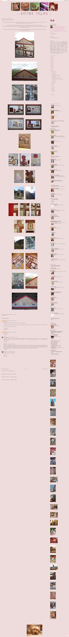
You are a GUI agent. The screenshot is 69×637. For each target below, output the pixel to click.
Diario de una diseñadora (55, 156)
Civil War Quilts (53, 135)
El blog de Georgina (54, 164)
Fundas (51, 46)
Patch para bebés (56, 50)
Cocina (54, 43)
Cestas (51, 43)
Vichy (62, 53)
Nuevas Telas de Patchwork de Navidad (59, 205)
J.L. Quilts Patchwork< (54, 334)
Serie (64, 51)
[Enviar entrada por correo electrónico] (12, 314)
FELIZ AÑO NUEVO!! (57, 146)
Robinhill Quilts (53, 227)
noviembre (53, 72)
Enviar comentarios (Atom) (10, 370)
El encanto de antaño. (54, 169)
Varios (55, 53)
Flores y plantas (65, 44)
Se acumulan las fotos (57, 105)
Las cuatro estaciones (56, 47)
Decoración (64, 44)
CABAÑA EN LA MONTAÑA (56, 77)
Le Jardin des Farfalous (55, 185)
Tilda (54, 52)
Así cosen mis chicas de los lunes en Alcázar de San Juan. (59, 223)
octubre (53, 74)
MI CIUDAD (53, 80)
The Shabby (53, 243)
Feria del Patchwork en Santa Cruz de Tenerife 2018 (59, 210)
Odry (4, 351)
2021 (52, 57)
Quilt (6, 315)
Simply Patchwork (54, 237)
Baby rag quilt (56, 130)
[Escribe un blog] (13, 314)
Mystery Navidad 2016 (57, 159)
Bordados (54, 42)
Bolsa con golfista (57, 216)
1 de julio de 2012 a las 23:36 (10, 344)
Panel (51, 50)
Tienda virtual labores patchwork (56, 351)
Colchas (58, 43)
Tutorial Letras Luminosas (58, 194)
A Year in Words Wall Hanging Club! (59, 243)
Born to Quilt (53, 330)
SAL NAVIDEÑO (54, 76)
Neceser (66, 49)
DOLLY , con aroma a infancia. (58, 181)
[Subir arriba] (68, 635)
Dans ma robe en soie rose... (55, 126)
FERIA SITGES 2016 (56, 325)
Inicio (25, 368)
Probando (55, 116)
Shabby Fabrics (53, 350)
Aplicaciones (64, 41)
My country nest (53, 286)
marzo (53, 89)
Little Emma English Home (55, 318)
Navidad (62, 49)
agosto (53, 83)
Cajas (57, 42)
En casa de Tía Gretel (54, 313)
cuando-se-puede (54, 151)
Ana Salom (52, 115)
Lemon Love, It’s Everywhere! (55, 266)
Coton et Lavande (54, 145)
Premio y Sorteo (61, 50)
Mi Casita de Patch (54, 204)
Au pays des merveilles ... (55, 126)
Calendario (59, 42)
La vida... (55, 121)
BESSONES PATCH (54, 325)
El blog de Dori (53, 159)
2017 (52, 62)
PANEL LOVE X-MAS (57, 141)
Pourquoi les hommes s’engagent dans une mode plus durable (57, 348)
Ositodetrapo (53, 270)
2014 (52, 66)
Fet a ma (52, 333)
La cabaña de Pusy (54, 335)
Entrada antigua (44, 368)
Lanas (51, 47)
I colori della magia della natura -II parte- (59, 288)
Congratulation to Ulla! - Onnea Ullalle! (59, 255)
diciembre (53, 71)
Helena (5, 320)
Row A (52, 319)
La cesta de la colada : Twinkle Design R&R (59, 249)
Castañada (65, 42)
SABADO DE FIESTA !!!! (57, 336)
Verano (57, 53)
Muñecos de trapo (55, 49)
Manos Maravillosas (54, 342)
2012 (52, 68)
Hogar (62, 46)
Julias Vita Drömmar (54, 302)
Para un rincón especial (57, 170)
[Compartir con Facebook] (15, 314)
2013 (52, 67)
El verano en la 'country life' (58, 308)
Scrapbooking (61, 51)
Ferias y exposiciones (56, 44)
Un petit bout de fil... (54, 259)
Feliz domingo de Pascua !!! (58, 276)
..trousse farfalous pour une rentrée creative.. (58, 186)
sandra (5, 332)
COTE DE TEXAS (53, 268)
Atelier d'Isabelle (53, 323)
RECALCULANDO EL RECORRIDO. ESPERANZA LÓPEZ (56, 221)
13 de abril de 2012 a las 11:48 (12, 337)
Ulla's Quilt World (54, 253)
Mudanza (52, 157)
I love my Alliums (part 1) (58, 292)
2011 (52, 70)
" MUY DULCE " (53, 276)
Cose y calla (53, 140)
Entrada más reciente (5, 368)
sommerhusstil (53, 297)
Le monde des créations (55, 188)
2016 (52, 63)
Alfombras (57, 41)
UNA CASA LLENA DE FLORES (58, 282)
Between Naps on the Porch (55, 265)
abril (53, 88)
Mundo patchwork (54, 344)
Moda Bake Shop (54, 214)
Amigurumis (60, 41)
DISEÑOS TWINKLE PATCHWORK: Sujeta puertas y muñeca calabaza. (59, 176)
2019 (52, 59)
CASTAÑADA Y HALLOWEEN (56, 75)
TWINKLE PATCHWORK (54, 248)
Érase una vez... (53, 307)
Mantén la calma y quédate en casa (59, 271)
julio (52, 84)
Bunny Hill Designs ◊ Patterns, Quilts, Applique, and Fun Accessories (57, 332)
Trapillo (57, 52)
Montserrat (5, 337)
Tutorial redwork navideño (63, 52)
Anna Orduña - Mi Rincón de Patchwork (57, 120)
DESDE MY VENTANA (54, 281)
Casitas (62, 42)
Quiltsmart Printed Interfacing (56, 345)
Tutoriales (51, 53)
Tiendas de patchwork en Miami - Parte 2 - (59, 165)
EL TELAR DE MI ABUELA (55, 175)
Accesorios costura (53, 41)
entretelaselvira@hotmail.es (54, 37)
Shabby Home (53, 232)
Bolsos (51, 42)
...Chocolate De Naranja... (55, 110)
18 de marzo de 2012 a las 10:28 (11, 332)
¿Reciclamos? (56, 199)
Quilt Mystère (57, 51)
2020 (52, 58)
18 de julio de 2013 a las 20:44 (10, 351)
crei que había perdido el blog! (59, 238)
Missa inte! (55, 303)
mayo (53, 87)
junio (53, 85)
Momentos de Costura (54, 216)
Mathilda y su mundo (54, 198)
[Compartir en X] (14, 314)
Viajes (60, 53)
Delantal (51, 44)
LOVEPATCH (53, 193)
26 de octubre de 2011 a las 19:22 (11, 320)
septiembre (54, 81)
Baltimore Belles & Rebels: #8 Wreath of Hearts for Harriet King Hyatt (59, 136)
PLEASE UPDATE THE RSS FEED (55, 268)
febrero (53, 91)
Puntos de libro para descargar (59, 313)
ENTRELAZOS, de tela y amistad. (56, 180)
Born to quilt (53, 128)
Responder (5, 329)
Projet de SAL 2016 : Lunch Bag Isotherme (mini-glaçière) (58, 260)
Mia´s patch (53, 209)
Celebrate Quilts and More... (55, 130)
